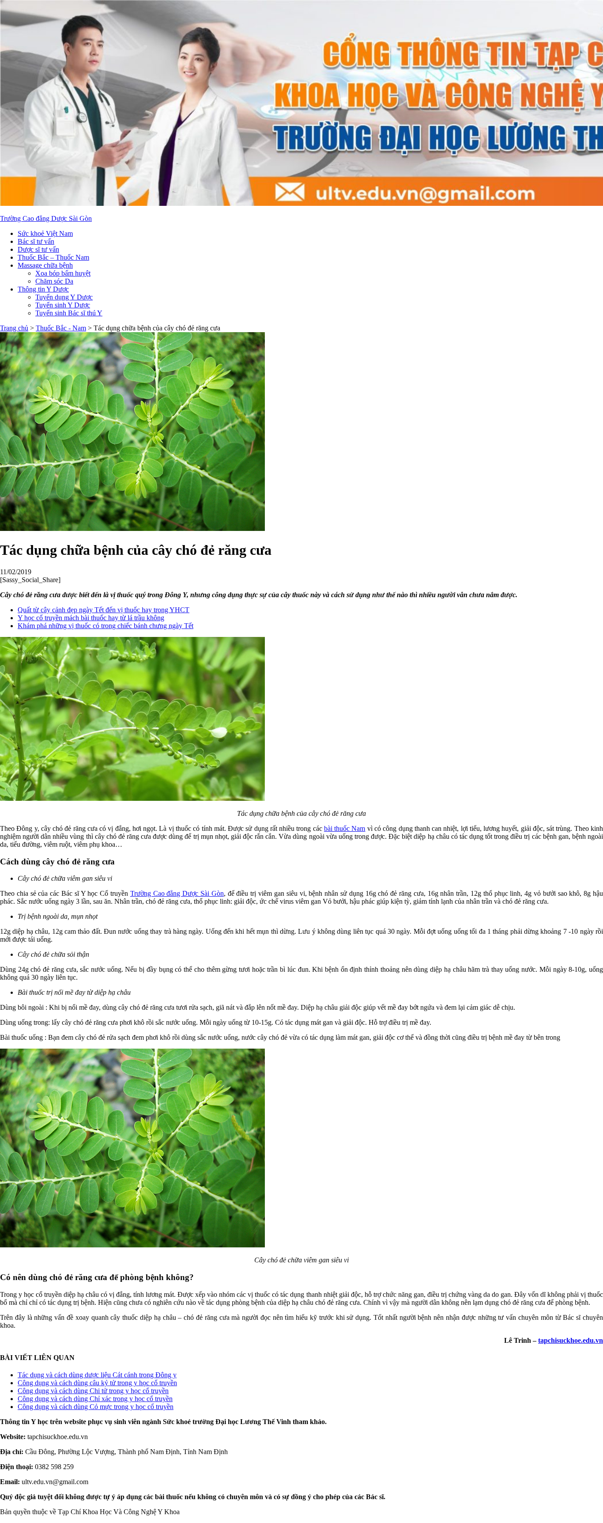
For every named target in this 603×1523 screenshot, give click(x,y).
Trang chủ (14, 328)
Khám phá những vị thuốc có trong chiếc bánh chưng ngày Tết (105, 625)
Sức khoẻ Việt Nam (45, 233)
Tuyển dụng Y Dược (64, 297)
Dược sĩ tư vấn (38, 249)
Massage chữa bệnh (45, 265)
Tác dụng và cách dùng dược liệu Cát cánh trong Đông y (97, 1375)
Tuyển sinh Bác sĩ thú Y (68, 313)
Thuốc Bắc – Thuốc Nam (53, 257)
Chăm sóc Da (54, 281)
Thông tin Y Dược (43, 289)
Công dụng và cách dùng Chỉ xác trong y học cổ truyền (95, 1398)
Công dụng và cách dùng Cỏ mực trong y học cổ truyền (95, 1406)
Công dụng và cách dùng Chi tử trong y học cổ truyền (93, 1390)
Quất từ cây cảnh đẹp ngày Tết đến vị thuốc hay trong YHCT (103, 610)
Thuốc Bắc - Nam (61, 328)
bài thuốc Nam (345, 828)
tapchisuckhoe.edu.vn (570, 1340)
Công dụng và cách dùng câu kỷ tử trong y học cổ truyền (97, 1383)
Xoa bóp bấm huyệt (62, 273)
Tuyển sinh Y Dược (62, 305)
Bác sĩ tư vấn (36, 241)
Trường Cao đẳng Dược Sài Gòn (46, 218)
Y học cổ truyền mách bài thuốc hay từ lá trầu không (91, 617)
